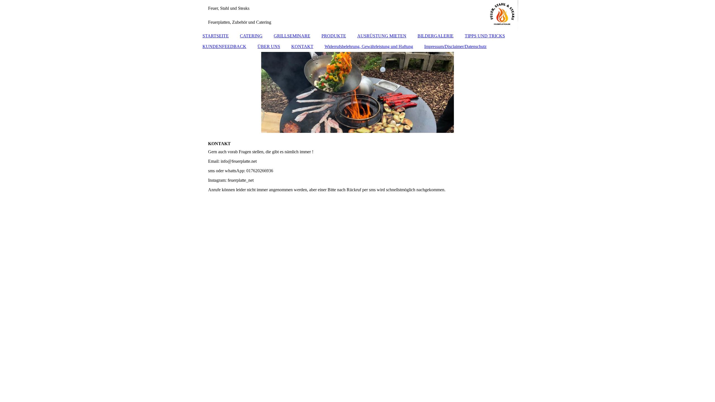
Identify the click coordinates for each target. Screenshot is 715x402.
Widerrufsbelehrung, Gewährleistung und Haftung (369, 46)
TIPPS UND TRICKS (485, 36)
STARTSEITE (215, 36)
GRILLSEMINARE (292, 36)
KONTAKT (302, 46)
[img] (357, 15)
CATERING (251, 36)
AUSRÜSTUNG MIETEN (381, 36)
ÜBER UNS (269, 46)
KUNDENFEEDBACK (224, 46)
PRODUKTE (333, 36)
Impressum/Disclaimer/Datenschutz (455, 46)
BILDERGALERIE (436, 36)
